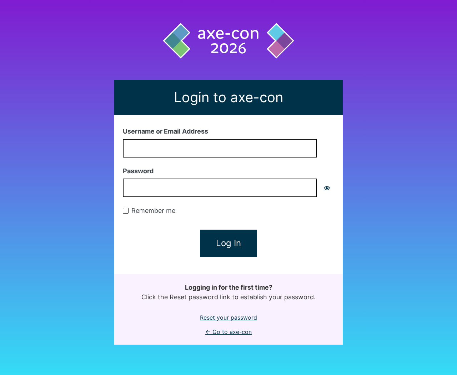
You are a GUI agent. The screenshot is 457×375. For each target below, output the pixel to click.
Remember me (153, 210)
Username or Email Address (165, 131)
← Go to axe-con (228, 331)
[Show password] (327, 188)
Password (138, 171)
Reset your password (228, 317)
